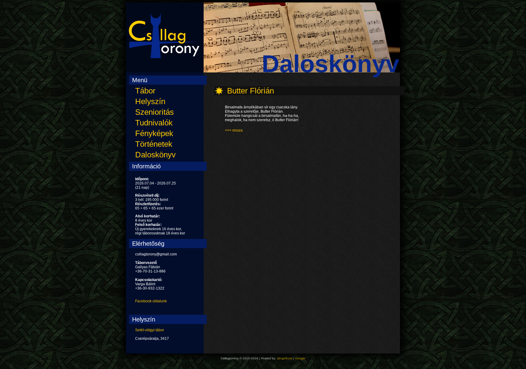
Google (300, 358)
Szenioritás (154, 112)
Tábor (145, 90)
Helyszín (150, 101)
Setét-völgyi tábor (149, 330)
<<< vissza (234, 130)
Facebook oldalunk (151, 301)
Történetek (153, 144)
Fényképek (154, 133)
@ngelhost (284, 358)
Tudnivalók (154, 122)
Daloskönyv (155, 154)
